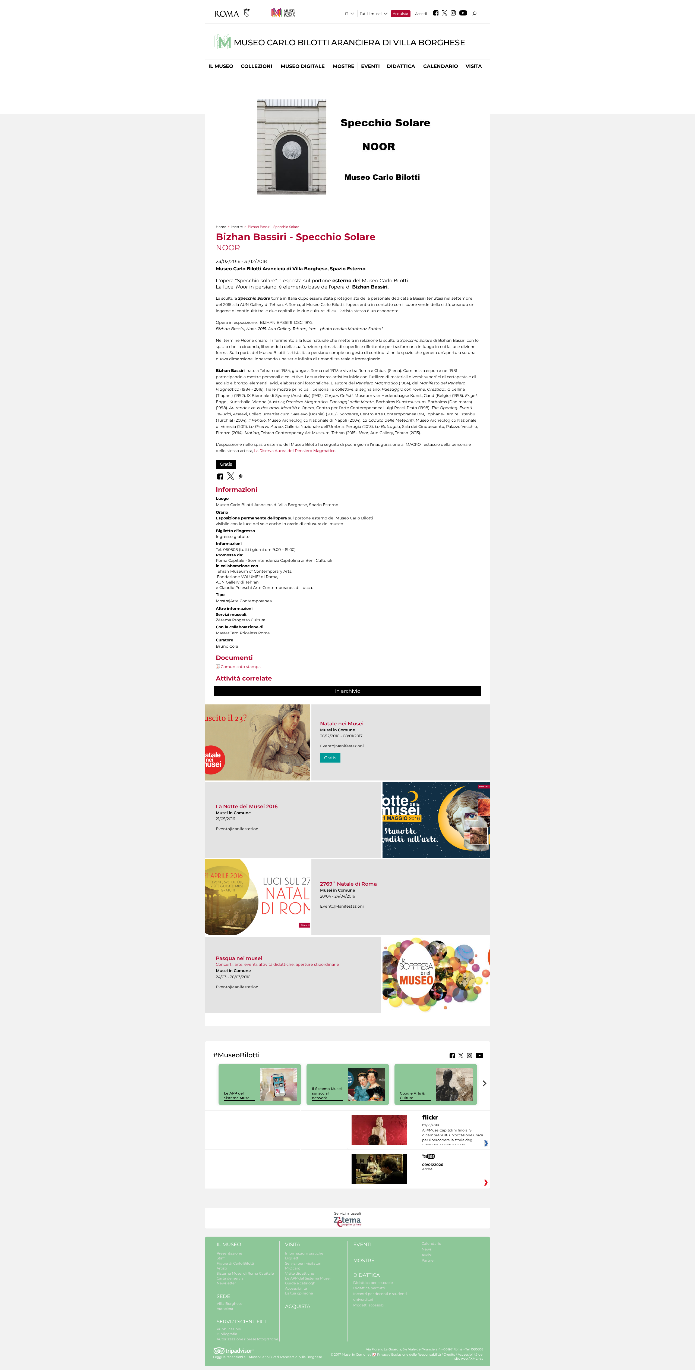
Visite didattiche (299, 1273)
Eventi (370, 66)
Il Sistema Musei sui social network (327, 1093)
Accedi (421, 13)
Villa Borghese (229, 1303)
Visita (474, 66)
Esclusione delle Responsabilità (416, 1354)
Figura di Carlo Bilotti (235, 1263)
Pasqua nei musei (239, 958)
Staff (221, 1258)
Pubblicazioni (229, 1329)
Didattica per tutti (369, 1288)
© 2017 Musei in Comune (350, 1354)
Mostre (343, 66)
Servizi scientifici (241, 1321)
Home (221, 227)
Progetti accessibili (370, 1305)
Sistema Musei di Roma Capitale (245, 1273)
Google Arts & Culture (412, 1095)
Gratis (226, 464)
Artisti (222, 1268)
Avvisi (427, 1255)
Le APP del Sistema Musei (237, 1095)
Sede (223, 1296)
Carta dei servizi (231, 1278)
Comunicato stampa (241, 666)
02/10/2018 (452, 1135)
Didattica (401, 66)
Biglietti (292, 1258)
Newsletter (226, 1283)
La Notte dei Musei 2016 (247, 806)
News (426, 1249)
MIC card (293, 1268)
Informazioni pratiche (304, 1253)
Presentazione (229, 1253)
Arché (427, 1169)
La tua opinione (299, 1293)
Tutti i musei (371, 13)
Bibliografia (227, 1334)
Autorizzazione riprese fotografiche (247, 1339)
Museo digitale (303, 66)
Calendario (440, 66)
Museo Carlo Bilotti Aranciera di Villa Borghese (349, 42)
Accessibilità (296, 1288)
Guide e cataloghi (301, 1283)
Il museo (220, 66)
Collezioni (256, 66)
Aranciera (225, 1308)
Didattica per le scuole (373, 1282)
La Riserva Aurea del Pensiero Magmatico (295, 450)
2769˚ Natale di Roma (348, 884)
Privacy (382, 1354)
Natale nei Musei (342, 723)
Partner (428, 1260)
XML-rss (476, 1358)
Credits (449, 1354)
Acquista (400, 13)
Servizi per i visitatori (303, 1263)
